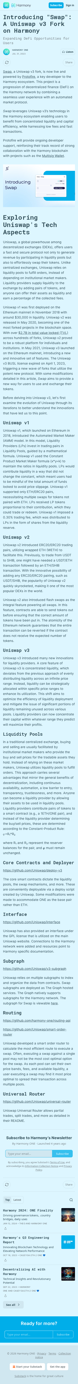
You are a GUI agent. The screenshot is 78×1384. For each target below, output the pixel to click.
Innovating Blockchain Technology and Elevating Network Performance (28, 1249)
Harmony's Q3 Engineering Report (26, 1239)
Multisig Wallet (53, 156)
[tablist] (13, 1200)
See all (10, 1305)
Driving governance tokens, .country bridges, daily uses (27, 1217)
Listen (69, 52)
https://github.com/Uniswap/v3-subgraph (34, 969)
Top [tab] (7, 1200)
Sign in (70, 5)
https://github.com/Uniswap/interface (31, 922)
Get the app (57, 1366)
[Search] (71, 1200)
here (54, 1003)
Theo (22, 1223)
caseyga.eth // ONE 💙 (32, 1255)
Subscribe (56, 5)
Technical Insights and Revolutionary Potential (27, 1280)
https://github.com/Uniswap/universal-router (37, 1101)
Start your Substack (29, 1366)
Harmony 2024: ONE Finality (28, 1210)
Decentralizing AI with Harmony (24, 1271)
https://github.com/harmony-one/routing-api (36, 1020)
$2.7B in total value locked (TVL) (43, 333)
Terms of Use (57, 1162)
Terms (52, 1353)
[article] (39, 1219)
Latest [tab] (17, 1200)
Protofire (28, 77)
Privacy (41, 1353)
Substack (20, 1376)
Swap (7, 71)
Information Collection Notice (41, 1166)
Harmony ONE (20, 50)
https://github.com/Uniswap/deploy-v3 (32, 870)
